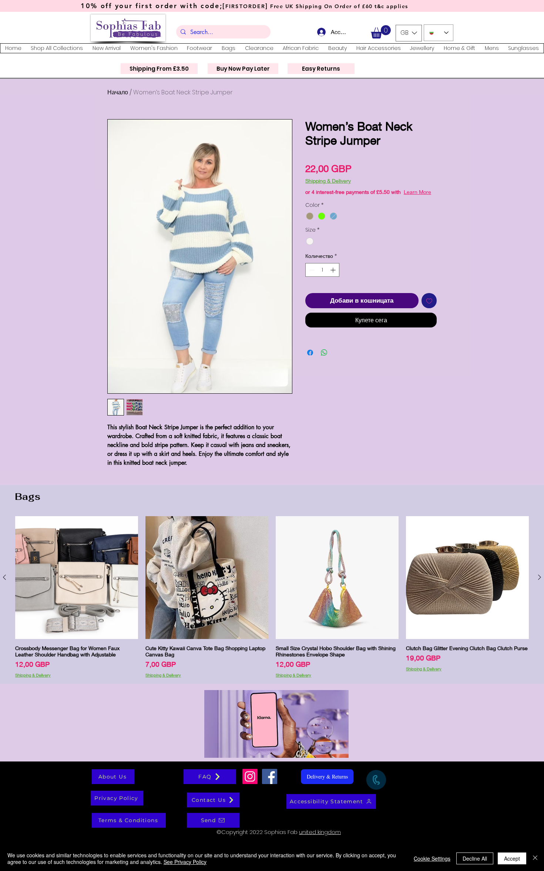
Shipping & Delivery (328, 181)
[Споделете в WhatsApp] (324, 360)
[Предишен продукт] (4, 577)
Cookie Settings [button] (432, 858)
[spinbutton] (322, 277)
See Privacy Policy (185, 861)
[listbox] (409, 33)
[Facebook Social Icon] (269, 776)
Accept (512, 858)
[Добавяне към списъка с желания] (429, 308)
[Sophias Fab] (250, 776)
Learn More (361, 199)
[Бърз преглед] (76, 577)
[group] (272, 597)
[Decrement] (311, 277)
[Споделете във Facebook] (310, 360)
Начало (117, 92)
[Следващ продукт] (539, 577)
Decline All (475, 858)
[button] (381, 31)
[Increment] (333, 277)
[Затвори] (535, 858)
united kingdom (320, 832)
